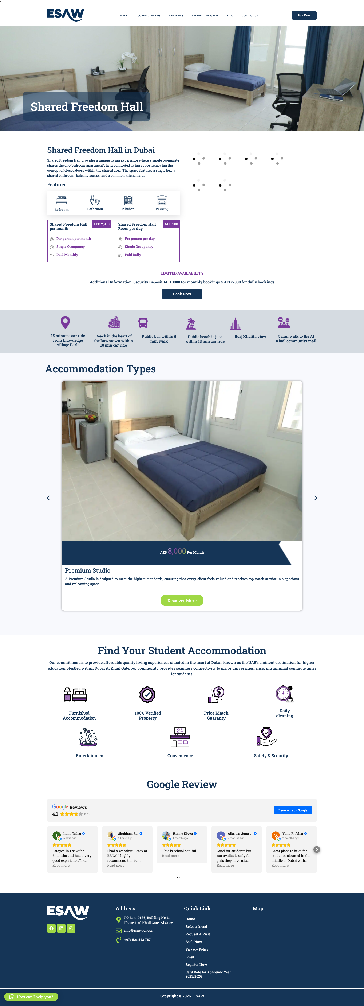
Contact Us (250, 15)
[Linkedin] (61, 928)
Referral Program (205, 15)
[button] (48, 498)
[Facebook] (51, 928)
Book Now (194, 941)
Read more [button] (61, 865)
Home (123, 15)
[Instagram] (71, 928)
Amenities (176, 15)
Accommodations (148, 15)
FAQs (190, 957)
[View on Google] (56, 835)
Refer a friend (196, 926)
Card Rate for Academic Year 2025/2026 (208, 974)
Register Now (196, 964)
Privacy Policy (197, 949)
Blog (230, 15)
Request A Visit (198, 934)
